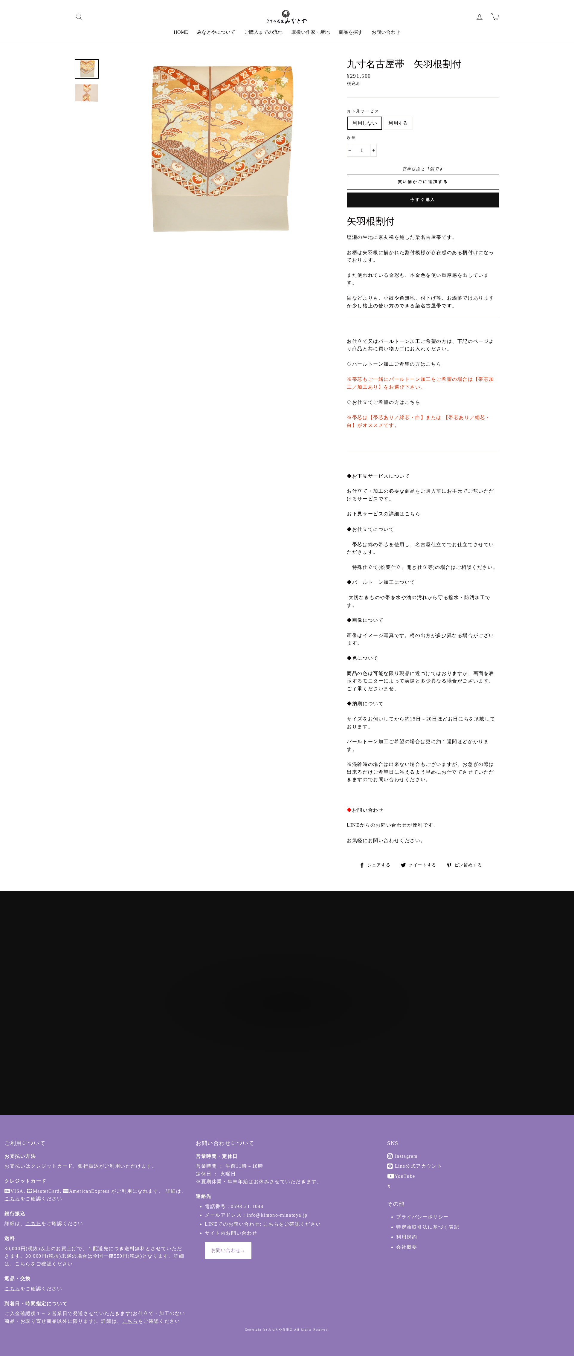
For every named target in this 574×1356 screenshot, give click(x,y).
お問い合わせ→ (228, 1250)
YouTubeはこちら (290, 1036)
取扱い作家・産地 (310, 32)
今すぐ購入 (423, 199)
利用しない (364, 123)
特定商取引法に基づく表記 (427, 1227)
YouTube (404, 1176)
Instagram (405, 1156)
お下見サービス (363, 111)
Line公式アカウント (417, 1166)
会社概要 (406, 1247)
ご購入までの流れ (263, 32)
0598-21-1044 (247, 1206)
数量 (351, 138)
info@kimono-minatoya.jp (277, 1215)
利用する (398, 123)
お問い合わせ (386, 32)
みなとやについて (216, 32)
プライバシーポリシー (422, 1216)
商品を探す (351, 32)
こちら (434, 364)
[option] (215, 148)
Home (181, 32)
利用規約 (406, 1236)
